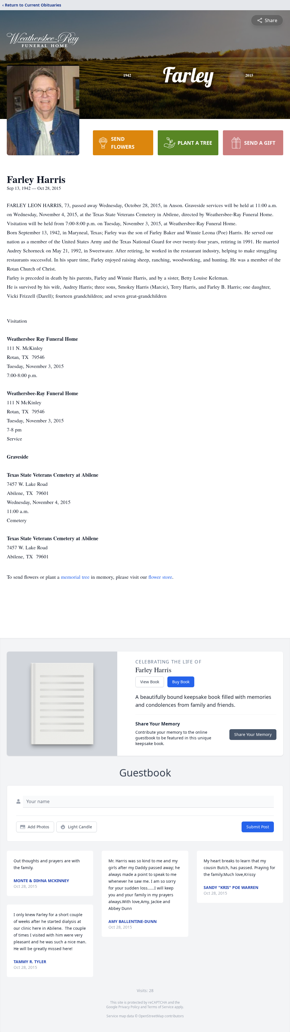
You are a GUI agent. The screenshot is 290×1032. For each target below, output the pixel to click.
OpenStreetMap (151, 1016)
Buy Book (180, 681)
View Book (149, 681)
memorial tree (75, 576)
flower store (160, 576)
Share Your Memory (253, 734)
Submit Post (257, 826)
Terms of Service (160, 1007)
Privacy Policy (129, 1007)
